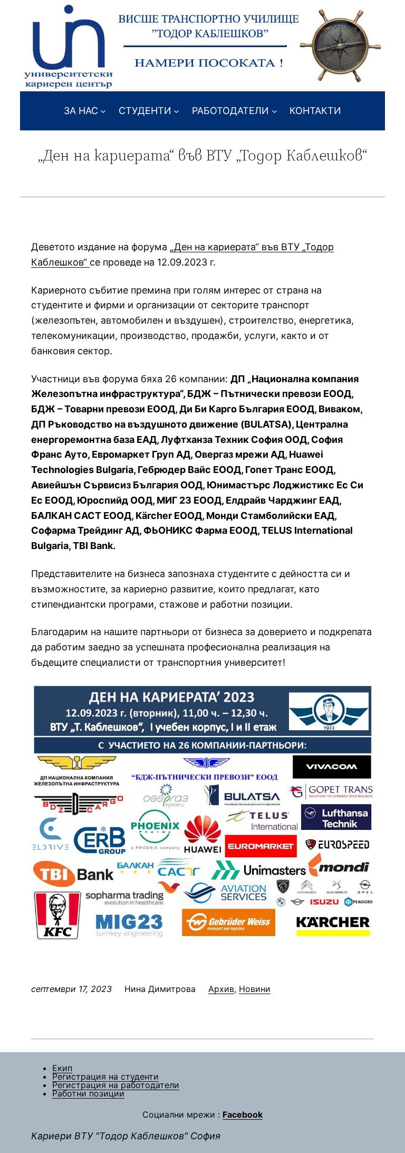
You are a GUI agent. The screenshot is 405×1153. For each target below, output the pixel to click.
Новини (255, 989)
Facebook (243, 1114)
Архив (221, 989)
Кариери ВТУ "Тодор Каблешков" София (125, 1135)
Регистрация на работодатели (115, 1085)
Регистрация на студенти (105, 1076)
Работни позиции (88, 1093)
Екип (62, 1068)
